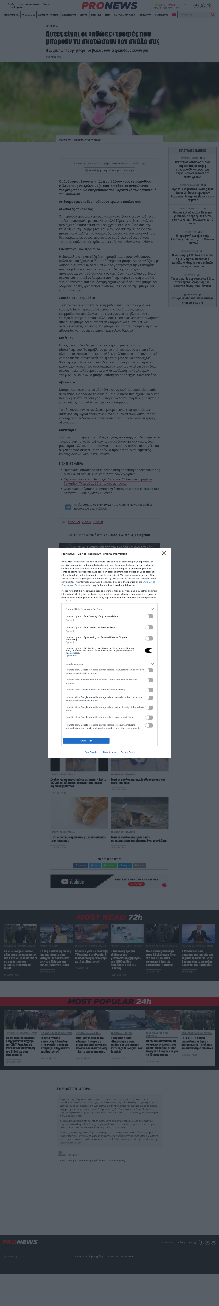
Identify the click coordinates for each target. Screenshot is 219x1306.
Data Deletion (91, 752)
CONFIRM (86, 741)
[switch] (149, 616)
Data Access (109, 752)
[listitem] (109, 609)
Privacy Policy (128, 752)
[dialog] (109, 653)
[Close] (165, 554)
